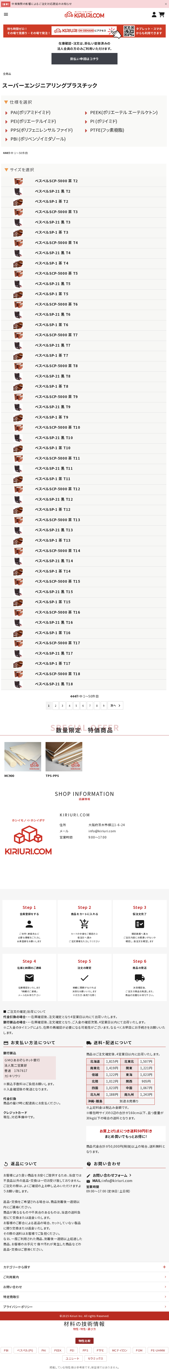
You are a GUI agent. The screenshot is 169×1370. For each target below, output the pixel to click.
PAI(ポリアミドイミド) (31, 112)
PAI (44, 1350)
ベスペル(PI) (25, 1350)
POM (139, 1350)
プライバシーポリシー (18, 1306)
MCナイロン (120, 1350)
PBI (6, 1350)
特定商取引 (11, 1297)
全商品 (7, 73)
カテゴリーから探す (16, 1267)
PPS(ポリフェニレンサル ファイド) (42, 130)
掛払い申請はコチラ (84, 58)
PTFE (100, 1350)
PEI (72, 1350)
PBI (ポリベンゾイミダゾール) (38, 138)
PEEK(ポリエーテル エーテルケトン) (124, 112)
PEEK (58, 1350)
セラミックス (95, 1358)
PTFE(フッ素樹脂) (107, 130)
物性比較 (85, 1341)
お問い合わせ (12, 1287)
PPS (85, 1350)
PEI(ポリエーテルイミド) (33, 121)
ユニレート (72, 1358)
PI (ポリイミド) (103, 121)
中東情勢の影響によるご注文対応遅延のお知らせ (42, 4)
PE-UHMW (158, 1350)
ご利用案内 (11, 1277)
